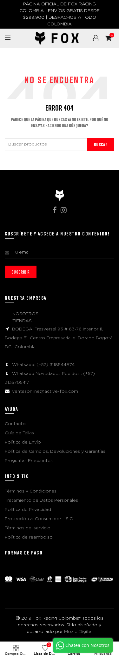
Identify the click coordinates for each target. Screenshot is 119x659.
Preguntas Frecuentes (29, 461)
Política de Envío (23, 442)
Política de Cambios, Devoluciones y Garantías (55, 451)
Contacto (15, 424)
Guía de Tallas (19, 433)
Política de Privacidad (28, 509)
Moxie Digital (78, 631)
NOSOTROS (25, 314)
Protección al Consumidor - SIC (39, 519)
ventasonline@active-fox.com (45, 391)
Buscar (101, 144)
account (95, 38)
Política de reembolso (29, 537)
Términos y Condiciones (30, 491)
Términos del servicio (27, 528)
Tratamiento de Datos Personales (41, 500)
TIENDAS (22, 321)
